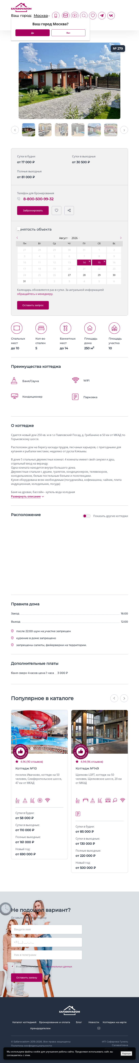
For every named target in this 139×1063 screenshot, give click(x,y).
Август (63, 238)
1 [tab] (32, 748)
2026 (75, 238)
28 (84, 275)
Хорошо (126, 1053)
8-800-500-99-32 (55, 15)
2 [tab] (37, 748)
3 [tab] (42, 748)
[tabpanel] (39, 732)
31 (24, 281)
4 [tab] (47, 748)
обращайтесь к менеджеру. (35, 294)
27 (69, 275)
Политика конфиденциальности (31, 1045)
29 (99, 275)
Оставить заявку (26, 977)
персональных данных (58, 966)
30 (114, 275)
